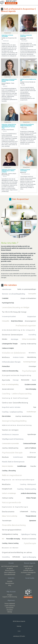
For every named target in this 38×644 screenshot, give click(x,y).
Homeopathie (32, 293)
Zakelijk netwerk (28, 566)
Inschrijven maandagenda (28, 572)
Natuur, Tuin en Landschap (9, 516)
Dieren (33, 452)
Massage (16, 380)
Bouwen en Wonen (10, 547)
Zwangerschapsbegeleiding (14, 421)
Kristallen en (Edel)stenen (14, 353)
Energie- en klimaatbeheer (28, 298)
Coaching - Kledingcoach (28, 484)
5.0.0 (19, 631)
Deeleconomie (8, 511)
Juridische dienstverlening (28, 493)
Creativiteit (5, 298)
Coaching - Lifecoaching (9, 470)
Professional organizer (26, 325)
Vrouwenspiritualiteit (9, 316)
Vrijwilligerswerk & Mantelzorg (12, 439)
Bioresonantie (25, 380)
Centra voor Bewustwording (10, 371)
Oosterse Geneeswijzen (12, 334)
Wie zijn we (28, 568)
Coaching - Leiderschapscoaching (16, 393)
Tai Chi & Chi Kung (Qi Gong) (14, 312)
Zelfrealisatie (16, 557)
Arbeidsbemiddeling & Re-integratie (18, 330)
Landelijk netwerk (28, 570)
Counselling (32, 334)
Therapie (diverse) (31, 516)
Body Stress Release (17, 321)
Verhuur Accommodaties (29, 339)
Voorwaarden (10, 607)
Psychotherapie (29, 371)
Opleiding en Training (28, 534)
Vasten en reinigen (10, 430)
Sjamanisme (32, 520)
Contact (28, 574)
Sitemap (9, 612)
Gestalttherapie (21, 466)
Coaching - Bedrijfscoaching (10, 448)
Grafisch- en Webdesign (9, 493)
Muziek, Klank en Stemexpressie (13, 462)
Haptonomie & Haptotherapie (15, 507)
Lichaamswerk (24, 511)
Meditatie (6, 484)
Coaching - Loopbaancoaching (12, 412)
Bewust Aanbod (9, 570)
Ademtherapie (6, 289)
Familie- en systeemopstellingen (26, 289)
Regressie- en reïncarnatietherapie (18, 479)
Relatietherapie (31, 457)
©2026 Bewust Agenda (19, 621)
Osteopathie (5, 321)
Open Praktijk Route (9, 572)
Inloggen (9, 595)
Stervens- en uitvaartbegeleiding (13, 294)
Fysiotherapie (30, 543)
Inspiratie (9, 581)
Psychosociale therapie (12, 452)
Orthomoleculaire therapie (11, 362)
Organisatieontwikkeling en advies (17, 552)
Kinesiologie (32, 366)
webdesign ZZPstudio (19, 636)
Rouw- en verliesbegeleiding (10, 384)
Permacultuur (6, 366)
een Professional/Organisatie (9, 566)
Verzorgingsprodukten (11, 530)
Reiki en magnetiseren (12, 475)
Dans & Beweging (31, 389)
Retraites (4, 339)
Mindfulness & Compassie (10, 434)
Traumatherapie (6, 520)
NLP (3, 538)
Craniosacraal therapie (29, 443)
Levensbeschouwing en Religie (15, 307)
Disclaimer (10, 610)
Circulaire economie (30, 384)
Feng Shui (33, 466)
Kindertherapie (18, 457)
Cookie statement (10, 605)
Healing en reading (7, 498)
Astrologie (14, 339)
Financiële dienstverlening (14, 525)
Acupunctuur (31, 316)
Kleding (33, 511)
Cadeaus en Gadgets (8, 348)
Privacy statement (10, 603)
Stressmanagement (30, 321)
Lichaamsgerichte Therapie (10, 343)
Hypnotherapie (31, 434)
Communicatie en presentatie (10, 443)
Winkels (32, 352)
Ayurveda (6, 380)
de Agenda (10, 568)
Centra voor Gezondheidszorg (15, 403)
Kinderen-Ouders (18, 357)
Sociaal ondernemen (8, 389)
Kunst (34, 380)
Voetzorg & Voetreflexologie (15, 398)
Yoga (34, 407)
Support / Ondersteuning (9, 597)
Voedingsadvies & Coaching (10, 534)
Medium (5, 457)
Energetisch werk (7, 489)
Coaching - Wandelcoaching (23, 416)
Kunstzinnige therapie (29, 362)
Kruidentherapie (31, 411)
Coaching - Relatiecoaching (26, 489)
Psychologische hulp (8, 303)
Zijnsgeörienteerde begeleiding (16, 375)
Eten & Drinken (6, 416)
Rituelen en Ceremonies (29, 538)
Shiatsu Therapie (31, 498)
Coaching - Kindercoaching (28, 343)
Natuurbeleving (31, 357)
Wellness (6, 357)
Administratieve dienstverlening (17, 425)
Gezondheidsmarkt (9, 574)
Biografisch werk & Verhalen (11, 407)
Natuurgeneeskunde (11, 502)
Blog (9, 585)
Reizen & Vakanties (7, 466)
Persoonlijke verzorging (13, 538)
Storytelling (6, 557)
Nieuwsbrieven (9, 583)
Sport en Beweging (29, 557)
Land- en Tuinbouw (30, 448)
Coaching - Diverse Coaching (10, 543)
